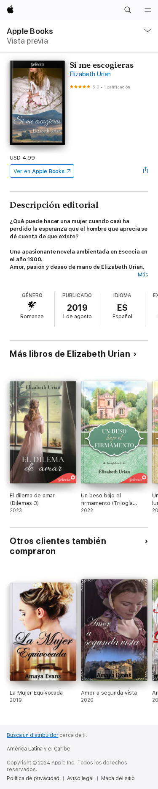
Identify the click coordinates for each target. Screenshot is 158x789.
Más (143, 274)
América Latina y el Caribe (38, 749)
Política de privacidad (33, 778)
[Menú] (148, 10)
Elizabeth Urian (90, 74)
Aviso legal (80, 778)
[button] (128, 10)
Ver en (38, 171)
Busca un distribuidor (32, 735)
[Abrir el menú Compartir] (145, 171)
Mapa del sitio (118, 778)
